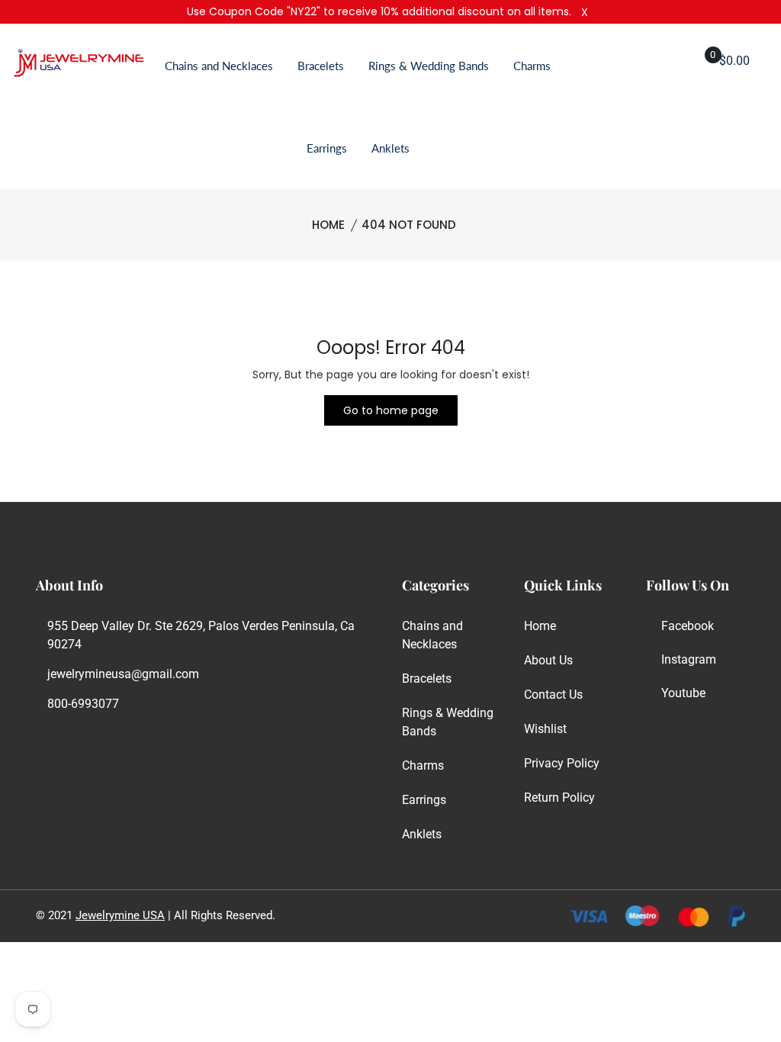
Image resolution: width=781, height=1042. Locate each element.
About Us (548, 660)
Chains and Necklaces (219, 65)
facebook (687, 626)
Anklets (390, 148)
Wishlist (545, 729)
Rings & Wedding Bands (428, 65)
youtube (683, 693)
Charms (532, 65)
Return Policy (559, 797)
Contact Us (553, 694)
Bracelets (320, 65)
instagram (688, 659)
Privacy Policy (561, 763)
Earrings (327, 148)
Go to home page (391, 410)
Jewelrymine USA (120, 915)
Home (328, 225)
